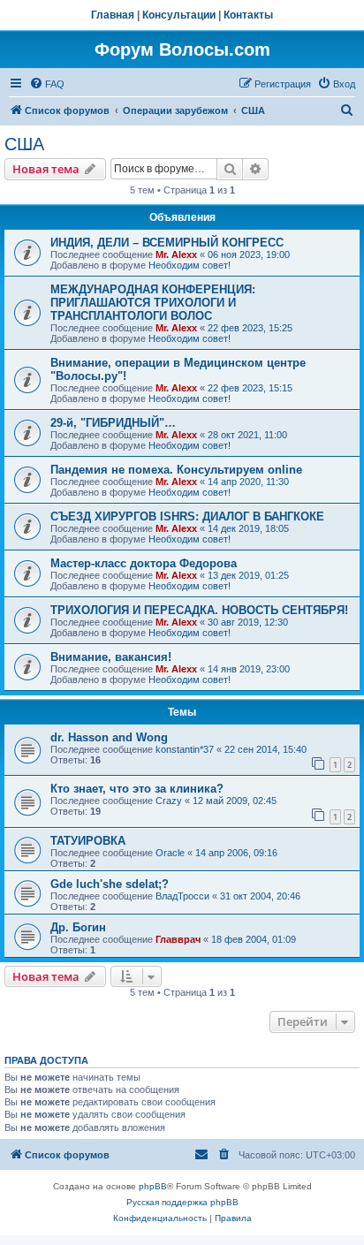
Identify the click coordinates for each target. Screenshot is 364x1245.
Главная (112, 15)
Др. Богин (78, 927)
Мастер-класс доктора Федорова (143, 563)
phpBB (153, 1186)
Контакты (248, 15)
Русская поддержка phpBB (182, 1202)
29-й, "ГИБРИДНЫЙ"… (113, 422)
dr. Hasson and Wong (109, 737)
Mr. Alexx (176, 254)
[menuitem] (46, 84)
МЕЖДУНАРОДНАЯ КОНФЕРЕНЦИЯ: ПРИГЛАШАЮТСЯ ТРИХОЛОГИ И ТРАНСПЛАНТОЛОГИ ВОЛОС (152, 303)
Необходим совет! (189, 265)
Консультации (179, 15)
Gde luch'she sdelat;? (109, 884)
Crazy (168, 800)
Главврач (178, 939)
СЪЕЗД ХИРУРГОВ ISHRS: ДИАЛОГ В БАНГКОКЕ (187, 516)
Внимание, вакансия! (110, 657)
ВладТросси (182, 896)
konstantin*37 (184, 749)
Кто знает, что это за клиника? (137, 788)
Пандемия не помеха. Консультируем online (176, 469)
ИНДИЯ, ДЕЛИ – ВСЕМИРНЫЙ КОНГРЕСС (167, 242)
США (24, 144)
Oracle (170, 852)
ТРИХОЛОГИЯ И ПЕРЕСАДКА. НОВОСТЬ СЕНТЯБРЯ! (199, 610)
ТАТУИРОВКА (87, 840)
